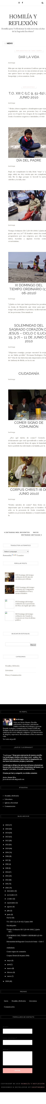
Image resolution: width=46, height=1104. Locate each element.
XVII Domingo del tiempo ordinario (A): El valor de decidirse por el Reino (24, 577)
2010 (7, 888)
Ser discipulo (29, 87)
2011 (7, 884)
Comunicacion (10, 806)
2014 (7, 872)
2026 (7, 825)
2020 (7, 848)
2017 (7, 860)
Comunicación (9, 1007)
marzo (9, 968)
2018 (7, 856)
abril (9, 965)
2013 (7, 876)
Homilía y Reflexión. (33, 1084)
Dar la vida (29, 57)
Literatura (9, 670)
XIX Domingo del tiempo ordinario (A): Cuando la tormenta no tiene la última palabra (25, 617)
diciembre (11, 891)
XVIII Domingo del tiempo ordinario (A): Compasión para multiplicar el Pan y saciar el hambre (24, 590)
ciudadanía (29, 374)
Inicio (36, 532)
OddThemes (38, 1087)
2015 (7, 868)
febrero (10, 972)
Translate (20, 555)
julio (8, 911)
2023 (7, 837)
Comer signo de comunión (29, 425)
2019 (7, 852)
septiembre (11, 903)
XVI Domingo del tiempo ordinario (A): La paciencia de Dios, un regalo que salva (25, 604)
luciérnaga (11, 63)
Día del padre (29, 160)
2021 (7, 845)
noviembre (11, 895)
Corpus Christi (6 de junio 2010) (18, 956)
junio (9, 915)
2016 (7, 864)
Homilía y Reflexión (23, 19)
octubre (10, 899)
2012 (7, 880)
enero (9, 976)
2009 (7, 981)
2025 (7, 829)
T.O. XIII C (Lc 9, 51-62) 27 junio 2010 (20, 922)
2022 (7, 841)
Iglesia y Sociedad (11, 803)
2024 (7, 833)
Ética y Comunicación (13, 675)
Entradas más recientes (17, 532)
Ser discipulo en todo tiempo (29, 50)
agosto (10, 907)
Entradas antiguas (31, 535)
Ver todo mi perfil (9, 739)
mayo (9, 961)
